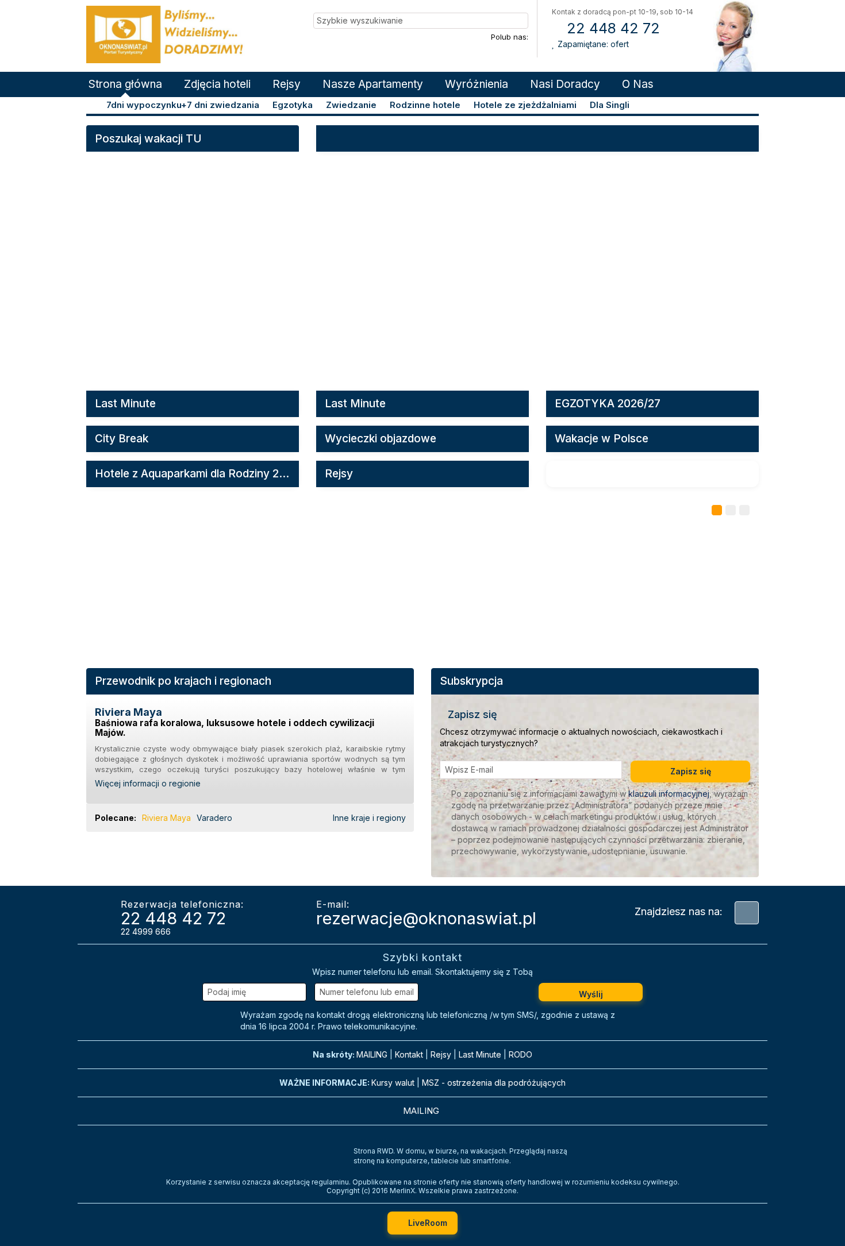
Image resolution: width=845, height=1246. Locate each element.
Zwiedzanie (351, 104)
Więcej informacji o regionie (149, 783)
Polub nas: (509, 36)
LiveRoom (426, 1223)
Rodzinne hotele (425, 104)
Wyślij (591, 994)
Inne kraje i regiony (370, 818)
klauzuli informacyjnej (668, 793)
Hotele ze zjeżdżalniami (525, 104)
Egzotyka (292, 104)
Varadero (214, 818)
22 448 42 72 (611, 28)
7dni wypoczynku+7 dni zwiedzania (183, 104)
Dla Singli (609, 104)
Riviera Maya (166, 818)
